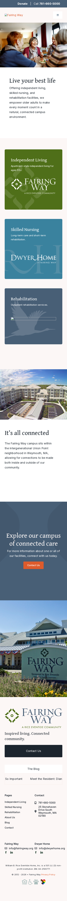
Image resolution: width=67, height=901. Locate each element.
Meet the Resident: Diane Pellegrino (41, 778)
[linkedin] (11, 852)
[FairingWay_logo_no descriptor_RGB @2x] (14, 15)
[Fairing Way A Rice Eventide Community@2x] (33, 709)
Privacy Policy (48, 874)
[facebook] (6, 852)
